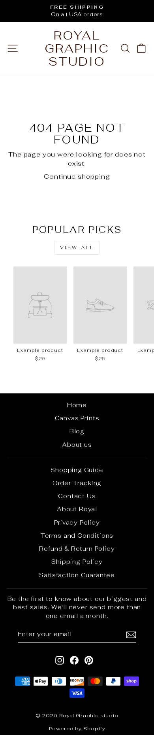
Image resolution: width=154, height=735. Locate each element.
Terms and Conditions (77, 535)
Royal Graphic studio (77, 48)
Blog (77, 431)
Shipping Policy (76, 561)
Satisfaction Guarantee (77, 575)
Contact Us (77, 496)
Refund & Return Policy (77, 548)
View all (77, 247)
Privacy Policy (77, 522)
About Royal (77, 509)
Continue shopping (77, 176)
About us (77, 444)
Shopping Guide (77, 470)
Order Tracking (77, 483)
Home (77, 405)
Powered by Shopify (77, 728)
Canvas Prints (77, 418)
